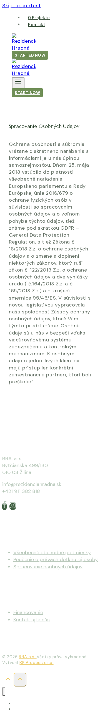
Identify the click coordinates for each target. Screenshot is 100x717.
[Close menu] (3, 691)
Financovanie (28, 612)
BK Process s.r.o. (36, 662)
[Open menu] (18, 83)
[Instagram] (12, 506)
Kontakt (37, 24)
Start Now (27, 92)
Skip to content (21, 5)
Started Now (30, 55)
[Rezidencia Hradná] (24, 48)
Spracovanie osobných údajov (47, 566)
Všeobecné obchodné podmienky (52, 552)
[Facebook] (4, 506)
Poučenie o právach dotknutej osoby (55, 559)
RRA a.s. (27, 657)
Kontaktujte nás (31, 619)
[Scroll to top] (8, 680)
